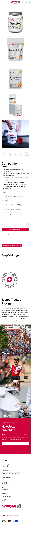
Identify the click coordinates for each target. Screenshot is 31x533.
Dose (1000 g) (5, 209)
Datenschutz (5, 489)
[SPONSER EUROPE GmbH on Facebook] (2, 500)
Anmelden (15, 448)
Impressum (4, 486)
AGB (3, 487)
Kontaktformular (6, 477)
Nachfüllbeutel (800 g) (16, 209)
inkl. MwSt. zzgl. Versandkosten (9, 234)
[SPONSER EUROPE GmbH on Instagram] (5, 500)
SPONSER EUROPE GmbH (12, 515)
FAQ (3, 479)
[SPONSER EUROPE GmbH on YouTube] (7, 500)
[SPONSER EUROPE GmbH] (15, 2)
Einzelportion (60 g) (6, 214)
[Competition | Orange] (15, 21)
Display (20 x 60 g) (17, 214)
